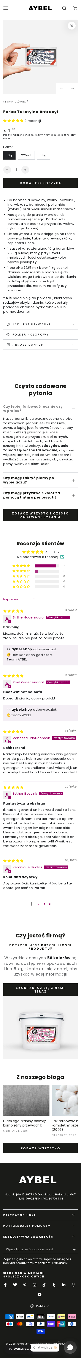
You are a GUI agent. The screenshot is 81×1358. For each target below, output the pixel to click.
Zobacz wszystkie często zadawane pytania (40, 515)
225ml (26, 155)
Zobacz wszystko (40, 1148)
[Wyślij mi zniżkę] (75, 1249)
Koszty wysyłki (44, 135)
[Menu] (5, 8)
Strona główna (14, 101)
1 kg (43, 155)
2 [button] (39, 904)
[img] (13, 611)
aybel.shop (25, 1344)
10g (9, 155)
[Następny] (72, 88)
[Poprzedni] (61, 88)
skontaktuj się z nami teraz (40, 990)
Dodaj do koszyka (40, 183)
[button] (64, 8)
